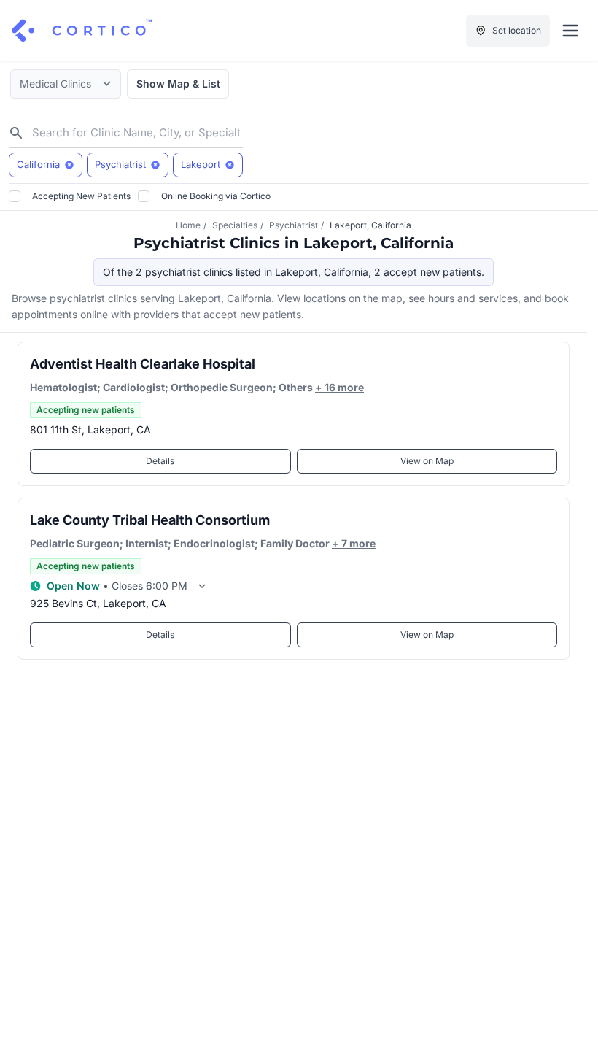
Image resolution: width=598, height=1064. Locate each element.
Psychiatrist (293, 225)
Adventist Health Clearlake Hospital (142, 363)
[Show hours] (202, 586)
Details (160, 460)
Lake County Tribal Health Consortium (150, 520)
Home (188, 225)
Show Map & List (178, 83)
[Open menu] (570, 31)
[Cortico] (82, 30)
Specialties (234, 225)
